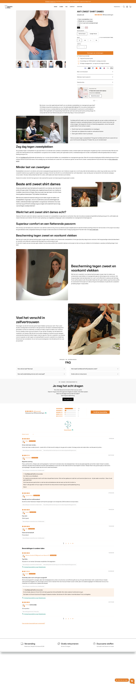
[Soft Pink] (86, 28)
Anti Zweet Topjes (42, 665)
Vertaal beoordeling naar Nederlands (35, 567)
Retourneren (62, 665)
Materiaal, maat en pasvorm (84, 77)
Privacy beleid (84, 663)
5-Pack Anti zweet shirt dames (97, 90)
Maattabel (62, 660)
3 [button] (68, 543)
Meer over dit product (82, 71)
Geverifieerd (67, 430)
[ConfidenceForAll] (9, 6)
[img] (26, 439)
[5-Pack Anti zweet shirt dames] (83, 93)
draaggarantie (50, 1)
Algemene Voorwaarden (87, 660)
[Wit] (82, 28)
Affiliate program (85, 670)
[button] (123, 6)
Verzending (62, 663)
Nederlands (117, 6)
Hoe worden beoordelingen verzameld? (33, 623)
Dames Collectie (42, 663)
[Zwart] (78, 28)
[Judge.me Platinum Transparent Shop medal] (68, 424)
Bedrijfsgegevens (85, 668)
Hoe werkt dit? (68, 399)
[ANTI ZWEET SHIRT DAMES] (19, 64)
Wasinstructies (80, 82)
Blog (60, 670)
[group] (68, 1)
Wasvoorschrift (63, 668)
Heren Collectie (41, 660)
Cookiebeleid (84, 665)
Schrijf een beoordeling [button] (100, 412)
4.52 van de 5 (37, 411)
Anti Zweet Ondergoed (43, 668)
